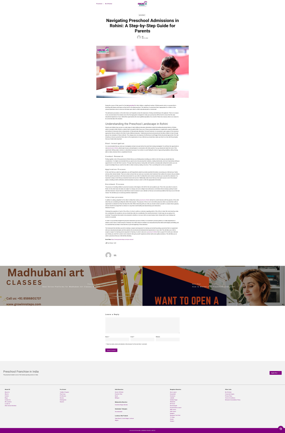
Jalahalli (172, 398)
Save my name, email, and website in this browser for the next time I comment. (127, 344)
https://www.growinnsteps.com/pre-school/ (122, 239)
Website (158, 336)
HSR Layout (173, 411)
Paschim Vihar (118, 394)
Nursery (62, 398)
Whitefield (172, 401)
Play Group (62, 394)
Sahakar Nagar (173, 400)
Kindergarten (63, 400)
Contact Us (8, 400)
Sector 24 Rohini (119, 392)
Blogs (6, 398)
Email (132, 336)
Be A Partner (228, 392)
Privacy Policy (228, 396)
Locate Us (7, 403)
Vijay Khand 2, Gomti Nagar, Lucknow (124, 418)
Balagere (172, 413)
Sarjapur (172, 421)
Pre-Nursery (63, 396)
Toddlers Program (64, 392)
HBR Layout (173, 409)
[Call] (281, 429)
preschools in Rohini (113, 148)
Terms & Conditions (230, 398)
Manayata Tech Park (175, 415)
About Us (7, 392)
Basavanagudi (173, 405)
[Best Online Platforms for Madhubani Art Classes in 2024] (71, 286)
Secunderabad (118, 411)
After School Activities (10, 405)
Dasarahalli (173, 394)
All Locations (8, 401)
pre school (142, 15)
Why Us (7, 394)
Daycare (62, 401)
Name (107, 336)
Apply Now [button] (274, 373)
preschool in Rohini (152, 232)
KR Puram (172, 403)
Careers (7, 396)
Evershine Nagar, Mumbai (121, 404)
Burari (116, 396)
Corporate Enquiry (229, 394)
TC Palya (172, 417)
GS (142, 36)
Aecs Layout (173, 392)
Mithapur (117, 398)
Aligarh (116, 420)
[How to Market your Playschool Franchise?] (213, 286)
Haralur (172, 419)
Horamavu (172, 396)
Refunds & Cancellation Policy (232, 400)
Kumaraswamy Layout (175, 407)
